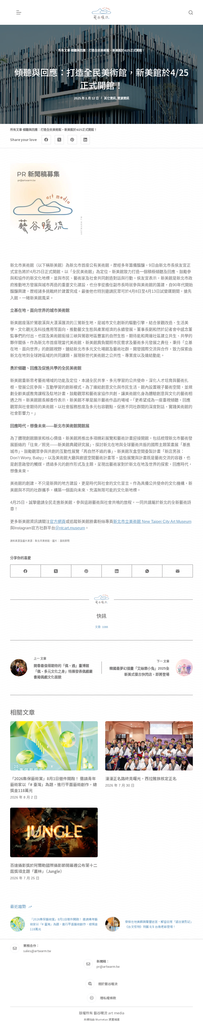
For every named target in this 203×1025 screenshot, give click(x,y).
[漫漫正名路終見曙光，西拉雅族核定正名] (149, 745)
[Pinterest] (72, 139)
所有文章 (64, 50)
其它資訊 (110, 98)
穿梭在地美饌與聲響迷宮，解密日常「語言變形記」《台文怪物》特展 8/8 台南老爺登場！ (158, 924)
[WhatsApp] (147, 571)
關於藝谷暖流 (108, 983)
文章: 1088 (101, 627)
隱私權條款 (108, 998)
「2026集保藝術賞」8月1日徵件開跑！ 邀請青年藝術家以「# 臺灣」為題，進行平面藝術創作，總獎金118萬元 (53, 784)
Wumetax (101, 1019)
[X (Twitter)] (59, 139)
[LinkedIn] (85, 139)
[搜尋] (191, 12)
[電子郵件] (177, 571)
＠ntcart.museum (70, 528)
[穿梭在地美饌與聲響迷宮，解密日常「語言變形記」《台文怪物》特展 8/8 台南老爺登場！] (112, 924)
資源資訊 (123, 98)
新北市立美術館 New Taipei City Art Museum (152, 521)
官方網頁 (58, 521)
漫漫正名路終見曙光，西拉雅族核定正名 (141, 778)
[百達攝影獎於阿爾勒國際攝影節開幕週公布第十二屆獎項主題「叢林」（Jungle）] (54, 832)
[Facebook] (46, 139)
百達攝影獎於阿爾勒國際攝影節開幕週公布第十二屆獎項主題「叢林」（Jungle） (53, 868)
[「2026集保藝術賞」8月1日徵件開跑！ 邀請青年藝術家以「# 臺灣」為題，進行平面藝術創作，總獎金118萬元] (54, 745)
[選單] (18, 12)
